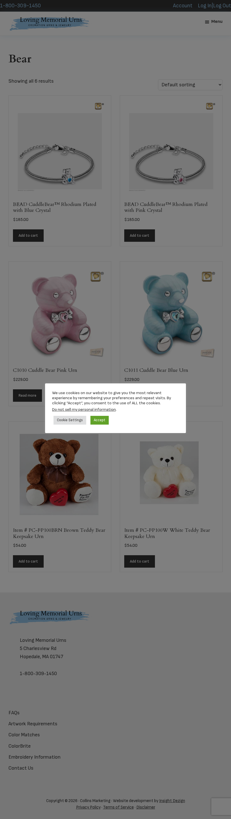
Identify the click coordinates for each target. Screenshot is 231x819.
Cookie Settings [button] (70, 420)
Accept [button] (99, 420)
